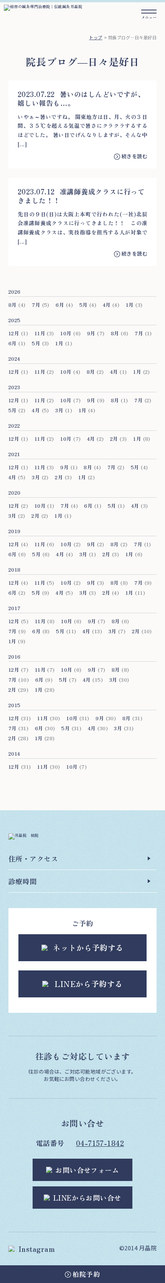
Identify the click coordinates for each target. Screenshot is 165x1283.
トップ (95, 37)
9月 (91, 333)
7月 (36, 304)
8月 (12, 304)
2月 (114, 438)
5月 (83, 304)
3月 (59, 410)
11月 (40, 333)
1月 (130, 304)
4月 (107, 304)
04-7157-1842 (100, 1142)
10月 (65, 333)
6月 (60, 304)
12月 (13, 333)
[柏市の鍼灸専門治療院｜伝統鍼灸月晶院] (43, 7)
